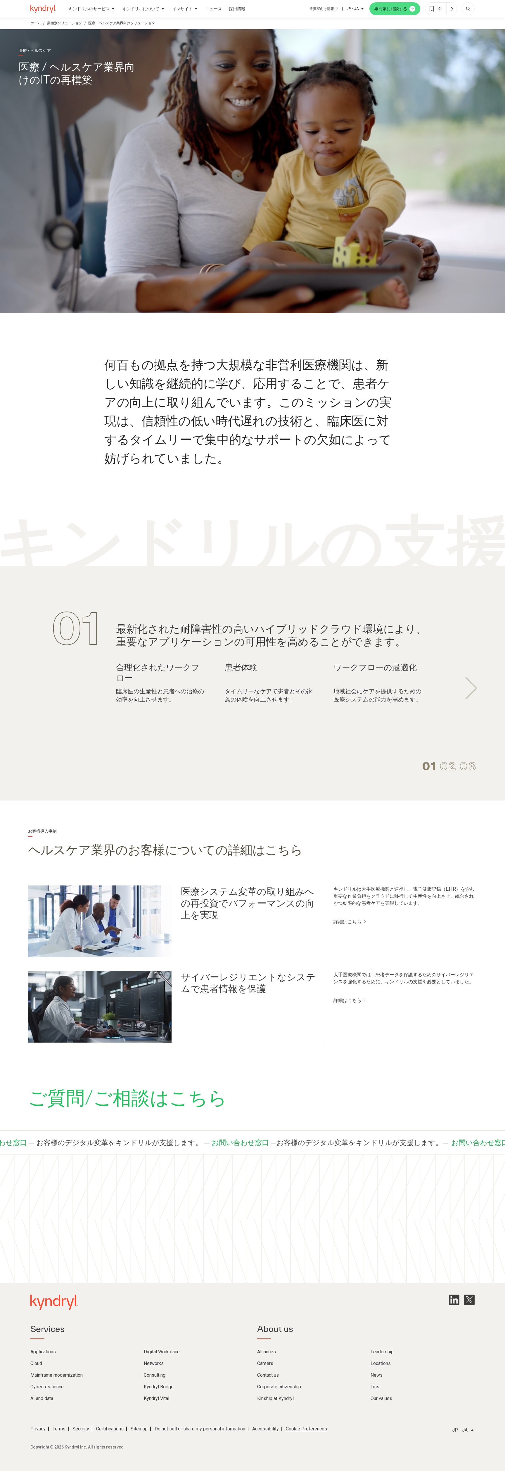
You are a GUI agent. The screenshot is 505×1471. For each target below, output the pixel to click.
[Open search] (468, 8)
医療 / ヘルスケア (35, 50)
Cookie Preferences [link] (306, 1429)
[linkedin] (454, 1300)
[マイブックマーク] (451, 9)
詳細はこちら (348, 922)
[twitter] (469, 1300)
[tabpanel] (252, 656)
